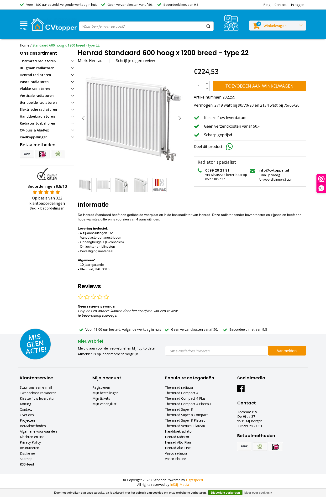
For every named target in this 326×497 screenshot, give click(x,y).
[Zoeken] (208, 26)
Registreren (101, 387)
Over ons (27, 415)
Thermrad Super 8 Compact (186, 415)
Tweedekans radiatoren (38, 393)
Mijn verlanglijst (104, 404)
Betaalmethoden (33, 426)
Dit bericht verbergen (225, 492)
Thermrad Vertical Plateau (185, 426)
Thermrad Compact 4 (181, 393)
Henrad (95, 60)
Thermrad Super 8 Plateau (185, 420)
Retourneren (29, 447)
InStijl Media (179, 484)
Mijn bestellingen (105, 393)
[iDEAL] (42, 154)
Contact (26, 409)
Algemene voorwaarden (38, 431)
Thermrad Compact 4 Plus (185, 398)
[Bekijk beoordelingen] (231, 23)
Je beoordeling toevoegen (98, 315)
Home (24, 45)
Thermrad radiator (179, 387)
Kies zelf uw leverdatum (38, 398)
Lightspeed (194, 480)
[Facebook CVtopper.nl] (241, 390)
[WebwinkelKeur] (47, 174)
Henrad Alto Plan (178, 442)
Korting (25, 404)
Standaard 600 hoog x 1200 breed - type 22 (66, 45)
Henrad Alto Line (178, 447)
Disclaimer (28, 453)
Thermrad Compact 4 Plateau (188, 404)
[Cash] (58, 154)
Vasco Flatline (175, 458)
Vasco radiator (176, 453)
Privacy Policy (30, 442)
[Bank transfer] (27, 154)
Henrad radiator (177, 436)
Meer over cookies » (258, 492)
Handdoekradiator (179, 431)
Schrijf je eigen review (135, 60)
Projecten (27, 420)
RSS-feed (27, 464)
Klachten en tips (32, 436)
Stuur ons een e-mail (36, 387)
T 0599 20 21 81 (249, 426)
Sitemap (26, 458)
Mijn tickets (101, 398)
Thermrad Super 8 (179, 409)
